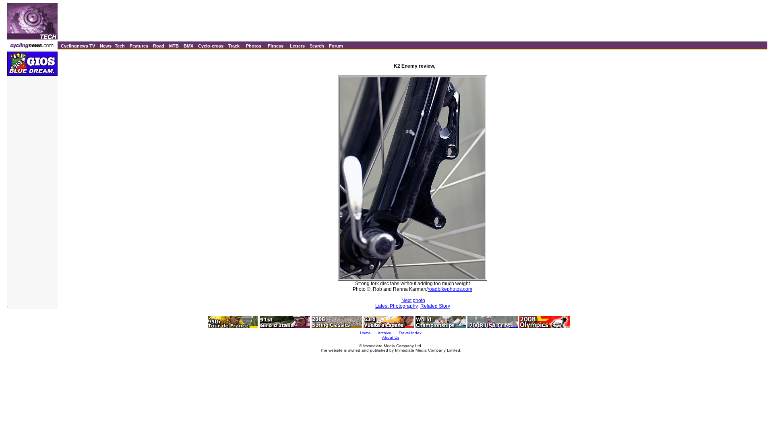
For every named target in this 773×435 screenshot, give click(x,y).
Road (158, 46)
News (106, 46)
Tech (120, 46)
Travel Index (410, 333)
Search (317, 46)
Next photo (413, 300)
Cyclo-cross (210, 46)
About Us (390, 337)
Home (365, 333)
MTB (174, 46)
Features (139, 46)
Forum (336, 46)
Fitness (275, 46)
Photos (253, 46)
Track (234, 46)
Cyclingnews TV (78, 46)
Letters (297, 46)
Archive (384, 333)
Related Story (435, 306)
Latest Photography (396, 306)
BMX (188, 46)
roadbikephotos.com (450, 289)
